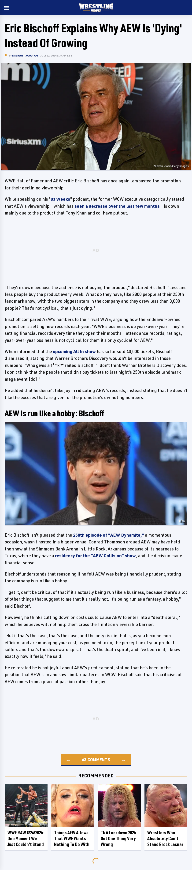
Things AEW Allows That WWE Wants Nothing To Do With (71, 838)
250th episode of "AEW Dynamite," (108, 535)
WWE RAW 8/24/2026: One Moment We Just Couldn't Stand (25, 838)
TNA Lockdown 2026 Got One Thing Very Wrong (118, 838)
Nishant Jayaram (25, 55)
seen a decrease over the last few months (117, 206)
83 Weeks (60, 199)
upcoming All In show (74, 351)
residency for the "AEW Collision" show (95, 555)
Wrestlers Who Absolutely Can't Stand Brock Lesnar (165, 838)
